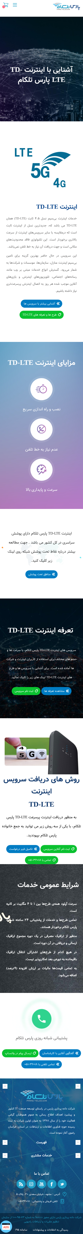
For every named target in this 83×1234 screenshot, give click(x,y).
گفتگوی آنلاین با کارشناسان (58, 1053)
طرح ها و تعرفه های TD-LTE (40, 315)
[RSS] (21, 1184)
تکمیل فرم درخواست (21, 849)
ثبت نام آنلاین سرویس (57, 849)
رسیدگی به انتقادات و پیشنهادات (50, 1230)
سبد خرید (5, 4)
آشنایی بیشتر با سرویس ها (39, 303)
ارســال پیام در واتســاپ (18, 1053)
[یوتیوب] (41, 1184)
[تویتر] (62, 1184)
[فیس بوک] (51, 1184)
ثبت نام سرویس (24, 691)
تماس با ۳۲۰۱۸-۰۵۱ (39, 860)
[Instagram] (31, 1184)
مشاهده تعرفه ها (54, 691)
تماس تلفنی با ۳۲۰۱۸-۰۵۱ (39, 1064)
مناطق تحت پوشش (39, 574)
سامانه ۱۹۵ (21, 1230)
